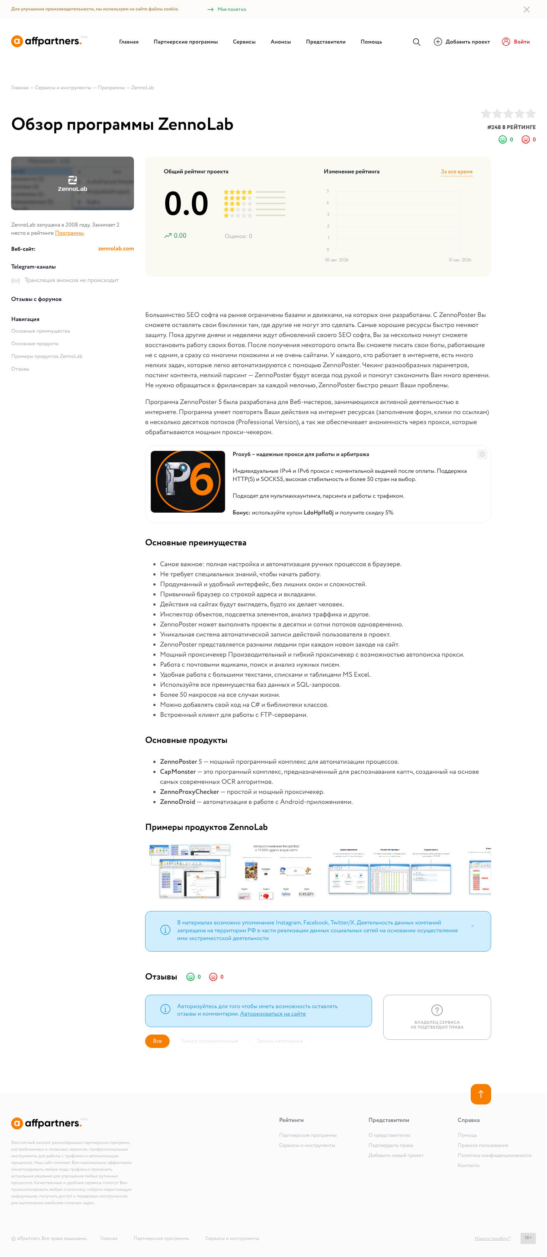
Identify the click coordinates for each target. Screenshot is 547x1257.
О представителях (389, 1135)
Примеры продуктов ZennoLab (46, 356)
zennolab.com (116, 249)
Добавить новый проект (396, 1156)
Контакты (469, 1166)
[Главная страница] (49, 46)
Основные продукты (35, 344)
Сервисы (244, 42)
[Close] (473, 925)
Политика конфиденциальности (495, 1156)
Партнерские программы (186, 42)
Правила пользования (483, 1145)
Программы (69, 233)
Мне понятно (232, 9)
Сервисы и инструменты (307, 1145)
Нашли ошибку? (493, 1238)
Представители (326, 42)
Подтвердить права (390, 1145)
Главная (129, 42)
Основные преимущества (40, 331)
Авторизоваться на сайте (273, 1014)
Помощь (371, 42)
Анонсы (281, 42)
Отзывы (20, 369)
